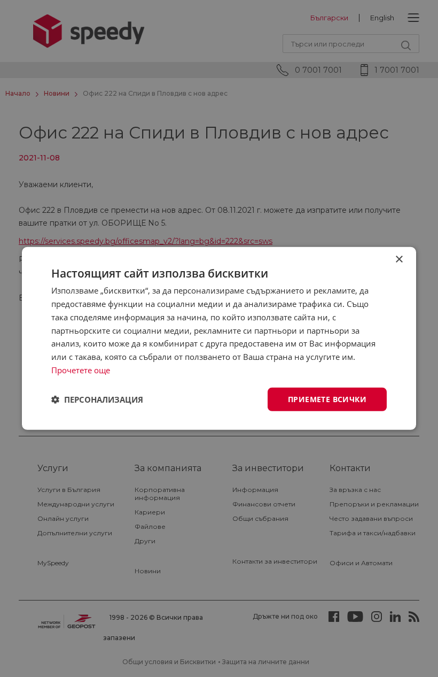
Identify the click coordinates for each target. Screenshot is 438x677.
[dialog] (219, 338)
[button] (97, 399)
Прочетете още (80, 370)
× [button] (399, 260)
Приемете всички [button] (327, 399)
